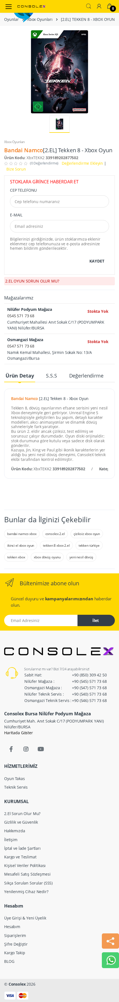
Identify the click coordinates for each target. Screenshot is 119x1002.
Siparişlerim (15, 935)
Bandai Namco (23, 150)
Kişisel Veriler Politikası (25, 865)
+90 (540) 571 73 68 (89, 694)
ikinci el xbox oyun (20, 545)
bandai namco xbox (22, 533)
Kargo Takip (14, 952)
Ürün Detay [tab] (20, 375)
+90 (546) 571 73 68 (89, 700)
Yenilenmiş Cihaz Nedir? (26, 891)
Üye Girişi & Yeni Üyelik (25, 918)
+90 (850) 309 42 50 (89, 675)
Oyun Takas (14, 778)
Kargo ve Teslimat (20, 856)
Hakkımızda (14, 830)
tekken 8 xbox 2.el (56, 545)
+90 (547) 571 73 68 (89, 687)
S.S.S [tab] (51, 375)
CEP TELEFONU (23, 190)
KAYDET (96, 261)
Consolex (17, 984)
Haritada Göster (18, 732)
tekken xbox (16, 557)
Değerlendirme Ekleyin (82, 163)
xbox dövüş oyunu (47, 557)
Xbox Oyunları (40, 19)
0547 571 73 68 (20, 346)
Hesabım (12, 926)
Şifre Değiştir (16, 944)
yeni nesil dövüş (81, 557)
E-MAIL (16, 215)
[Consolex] (31, 6)
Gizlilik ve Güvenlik (21, 822)
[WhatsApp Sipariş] (111, 959)
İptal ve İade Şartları (22, 848)
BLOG (9, 961)
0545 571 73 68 (20, 315)
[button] (89, 5)
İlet (95, 620)
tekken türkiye (89, 545)
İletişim (10, 839)
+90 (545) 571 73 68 (89, 681)
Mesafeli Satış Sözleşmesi (27, 874)
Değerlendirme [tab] (86, 375)
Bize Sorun (16, 169)
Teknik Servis (16, 787)
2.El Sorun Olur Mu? (22, 813)
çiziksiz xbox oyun (87, 533)
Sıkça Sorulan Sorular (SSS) (28, 883)
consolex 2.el (55, 533)
